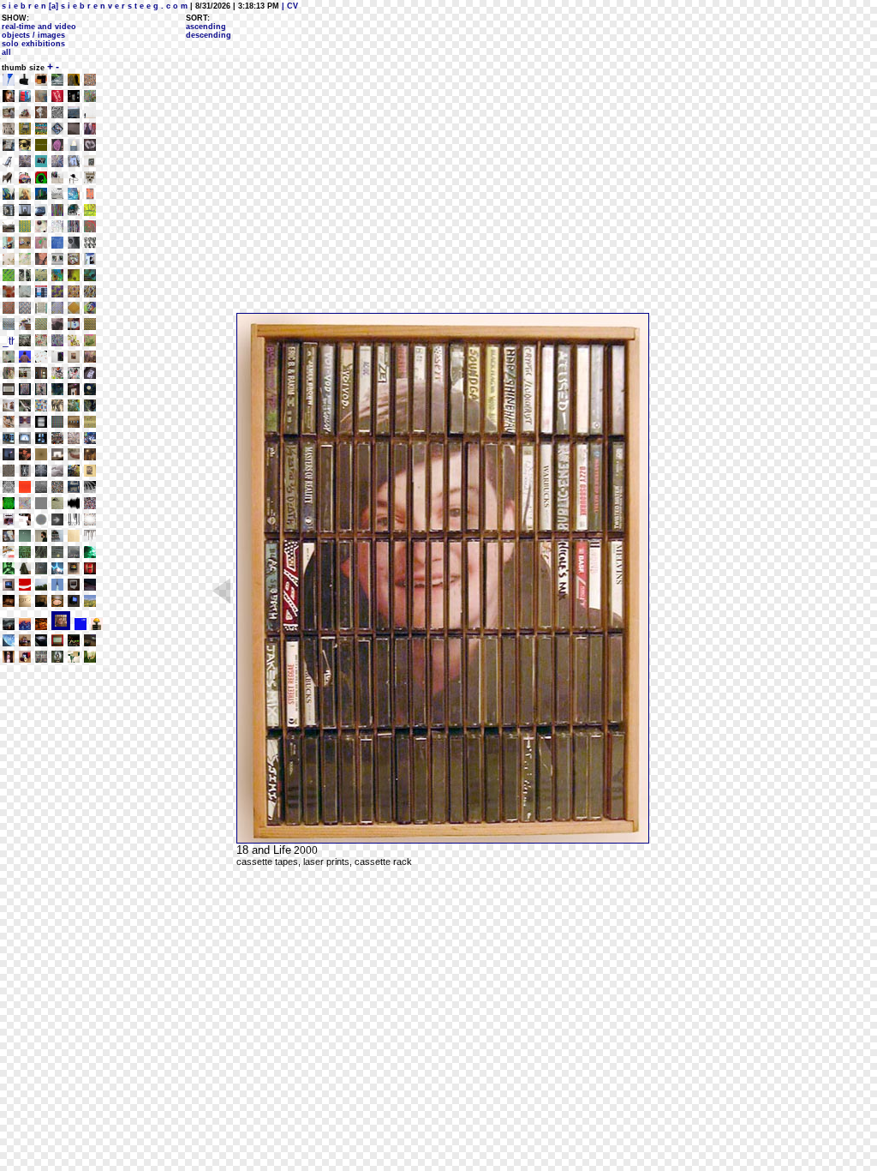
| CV (288, 6)
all (6, 52)
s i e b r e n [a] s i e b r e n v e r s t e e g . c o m (95, 6)
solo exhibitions (33, 43)
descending (208, 35)
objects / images (33, 35)
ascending (206, 26)
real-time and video (39, 26)
